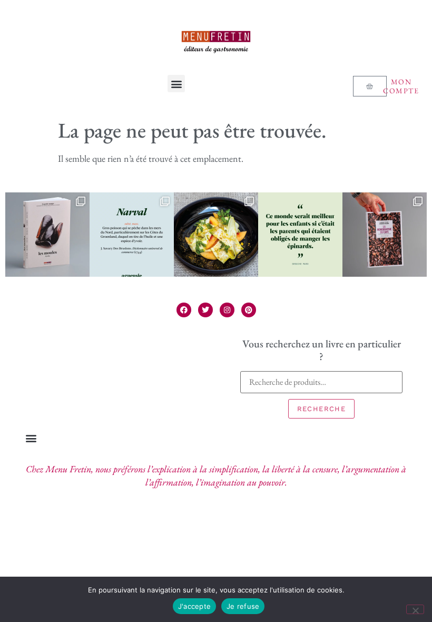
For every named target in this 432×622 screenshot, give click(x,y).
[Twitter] (205, 310)
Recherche (321, 409)
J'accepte (194, 606)
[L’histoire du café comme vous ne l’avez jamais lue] (384, 234)
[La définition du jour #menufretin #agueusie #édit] (132, 234)
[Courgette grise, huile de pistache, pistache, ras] (216, 234)
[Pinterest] (248, 310)
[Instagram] (227, 310)
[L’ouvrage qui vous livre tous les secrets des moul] (47, 234)
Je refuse (243, 606)
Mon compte (401, 86)
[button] (176, 83)
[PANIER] (370, 86)
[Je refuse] (415, 609)
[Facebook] (183, 310)
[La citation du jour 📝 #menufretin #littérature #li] (300, 234)
